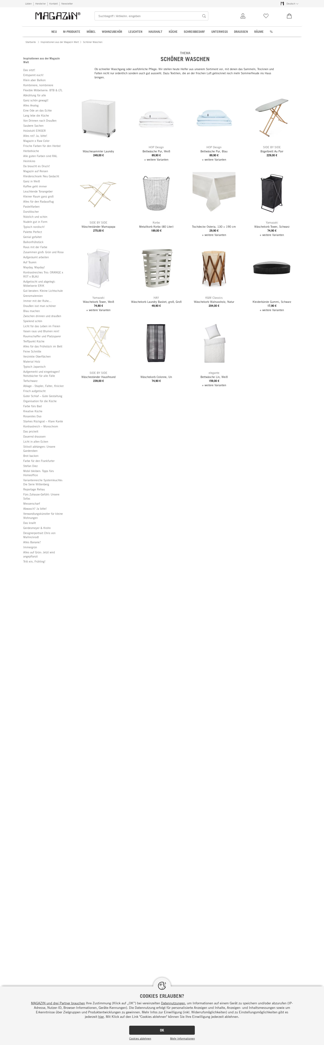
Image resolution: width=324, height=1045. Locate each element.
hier (101, 1016)
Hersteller (40, 3)
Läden (28, 3)
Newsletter (67, 3)
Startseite (31, 41)
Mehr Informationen (182, 1038)
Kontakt (53, 3)
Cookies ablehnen (140, 1038)
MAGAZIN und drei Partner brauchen (58, 1003)
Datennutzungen (173, 1003)
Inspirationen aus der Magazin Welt (59, 41)
